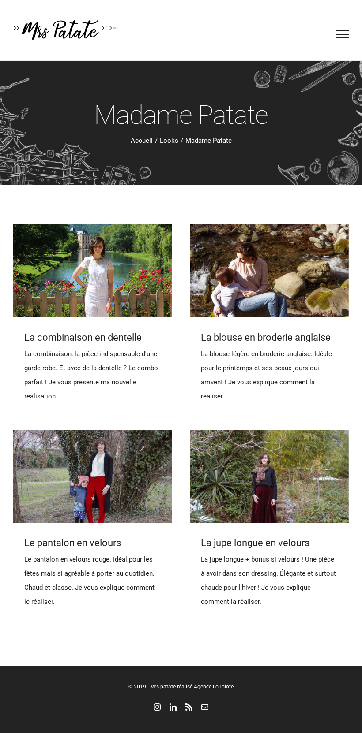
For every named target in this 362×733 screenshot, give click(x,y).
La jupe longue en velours (255, 542)
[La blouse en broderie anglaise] (269, 270)
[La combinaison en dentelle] (92, 270)
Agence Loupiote (214, 687)
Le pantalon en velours (72, 542)
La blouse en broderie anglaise (266, 337)
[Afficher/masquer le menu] (342, 34)
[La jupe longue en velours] (269, 476)
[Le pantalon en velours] (92, 476)
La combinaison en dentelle (83, 337)
